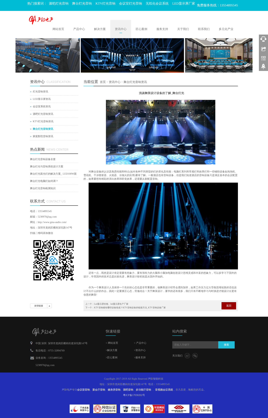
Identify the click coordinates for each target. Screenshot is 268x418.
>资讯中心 (140, 350)
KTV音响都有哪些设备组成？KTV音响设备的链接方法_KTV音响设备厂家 (130, 307)
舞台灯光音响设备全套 (43, 159)
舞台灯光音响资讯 (135, 81)
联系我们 (204, 29)
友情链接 (38, 305)
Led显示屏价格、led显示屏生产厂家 (111, 304)
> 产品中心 (140, 343)
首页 (103, 81)
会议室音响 (83, 389)
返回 (228, 305)
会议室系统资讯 (42, 106)
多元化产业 (226, 29)
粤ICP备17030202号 (134, 395)
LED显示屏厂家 (183, 3)
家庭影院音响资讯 (43, 136)
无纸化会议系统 (157, 3)
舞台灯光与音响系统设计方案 (46, 166)
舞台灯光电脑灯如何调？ (44, 181)
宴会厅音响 (98, 389)
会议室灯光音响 (130, 3)
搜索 (226, 344)
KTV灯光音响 (105, 3)
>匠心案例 (111, 357)
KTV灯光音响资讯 (43, 121)
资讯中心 (121, 29)
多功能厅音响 (143, 389)
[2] (134, 55)
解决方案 (100, 29)
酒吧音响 (128, 389)
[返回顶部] (263, 67)
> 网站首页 (112, 343)
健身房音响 (114, 389)
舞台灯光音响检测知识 (43, 188)
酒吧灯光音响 (59, 3)
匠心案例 (141, 29)
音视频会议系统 (164, 389)
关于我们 (183, 29)
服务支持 (162, 29)
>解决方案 (111, 350)
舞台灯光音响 (82, 3)
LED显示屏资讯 (42, 99)
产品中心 (79, 29)
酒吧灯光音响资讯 (43, 114)
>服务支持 (140, 357)
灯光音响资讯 (40, 91)
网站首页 (58, 29)
